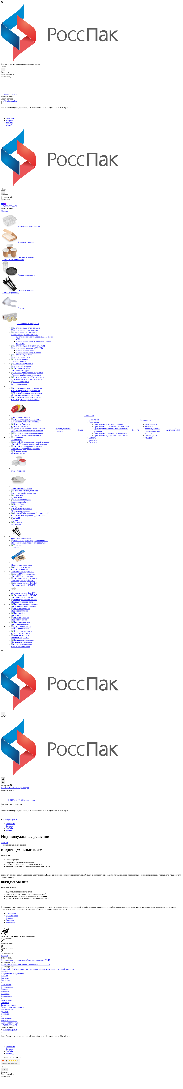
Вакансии (5, 991)
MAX (3, 204)
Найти (4, 1069)
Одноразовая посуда (9, 1023)
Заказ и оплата (7, 1000)
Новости (4, 955)
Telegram (9, 120)
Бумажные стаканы (9, 1021)
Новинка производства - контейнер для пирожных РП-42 (25, 960)
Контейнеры (6, 1018)
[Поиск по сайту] (3, 779)
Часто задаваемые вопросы (12, 1007)
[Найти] (3, 69)
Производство (7, 987)
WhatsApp (10, 125)
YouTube (9, 123)
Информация (6, 996)
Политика (5, 994)
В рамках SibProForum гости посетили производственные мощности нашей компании (37, 969)
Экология (5, 1003)
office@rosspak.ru (10, 101)
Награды (4, 989)
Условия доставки (8, 1005)
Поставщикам (7, 1009)
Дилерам (4, 1012)
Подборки (5, 971)
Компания (5, 980)
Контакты (5, 978)
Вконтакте (10, 118)
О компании (6, 985)
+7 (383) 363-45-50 (9, 94)
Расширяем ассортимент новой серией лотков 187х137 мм (25, 964)
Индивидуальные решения (12, 973)
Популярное (6, 1014)
